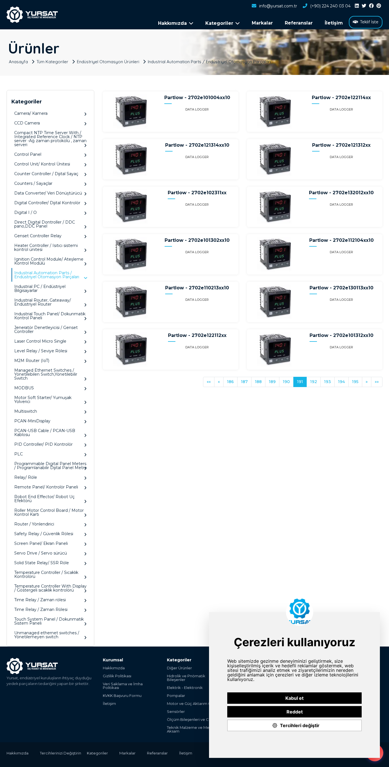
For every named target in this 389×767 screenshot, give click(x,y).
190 (286, 381)
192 (313, 381)
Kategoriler (97, 753)
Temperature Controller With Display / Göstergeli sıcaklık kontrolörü (50, 588)
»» (377, 381)
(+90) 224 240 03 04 (330, 6)
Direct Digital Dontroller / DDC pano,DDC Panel (44, 224)
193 (327, 381)
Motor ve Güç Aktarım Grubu (193, 703)
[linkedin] (357, 6)
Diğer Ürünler (179, 668)
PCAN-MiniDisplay (32, 421)
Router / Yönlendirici (34, 524)
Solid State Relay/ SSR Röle (41, 562)
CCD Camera (27, 123)
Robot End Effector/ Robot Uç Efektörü (44, 498)
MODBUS (24, 387)
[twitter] (364, 6)
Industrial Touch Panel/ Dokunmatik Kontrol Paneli (49, 315)
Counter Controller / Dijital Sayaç (46, 173)
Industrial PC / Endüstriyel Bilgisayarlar (39, 288)
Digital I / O (25, 212)
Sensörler (176, 711)
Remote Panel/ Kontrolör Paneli (46, 487)
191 (300, 381)
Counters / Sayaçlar (33, 183)
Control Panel (27, 154)
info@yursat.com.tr (278, 6)
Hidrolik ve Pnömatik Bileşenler (186, 678)
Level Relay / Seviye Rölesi (40, 350)
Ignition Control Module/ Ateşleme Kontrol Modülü (48, 261)
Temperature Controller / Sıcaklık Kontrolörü (46, 574)
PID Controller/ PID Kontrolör (43, 444)
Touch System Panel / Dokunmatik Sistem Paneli (49, 621)
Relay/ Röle (25, 477)
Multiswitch (25, 411)
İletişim (334, 23)
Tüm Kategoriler (52, 61)
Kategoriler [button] (219, 23)
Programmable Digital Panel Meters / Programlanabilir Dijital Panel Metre (50, 465)
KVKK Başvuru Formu (122, 696)
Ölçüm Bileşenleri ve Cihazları (194, 719)
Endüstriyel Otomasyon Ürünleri (108, 61)
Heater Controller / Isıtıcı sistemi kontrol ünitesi (46, 247)
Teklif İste (369, 21)
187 (244, 381)
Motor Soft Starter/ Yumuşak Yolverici (42, 399)
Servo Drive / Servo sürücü (40, 553)
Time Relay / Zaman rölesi (40, 599)
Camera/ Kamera (31, 113)
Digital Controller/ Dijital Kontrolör (47, 202)
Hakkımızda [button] (172, 23)
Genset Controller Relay (38, 235)
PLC (18, 454)
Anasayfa (18, 61)
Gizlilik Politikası (117, 676)
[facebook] (371, 6)
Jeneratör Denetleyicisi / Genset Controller (46, 329)
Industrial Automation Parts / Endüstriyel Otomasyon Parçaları (209, 61)
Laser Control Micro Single (40, 341)
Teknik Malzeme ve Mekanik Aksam (193, 729)
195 (355, 381)
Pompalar (176, 696)
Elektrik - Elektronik (185, 688)
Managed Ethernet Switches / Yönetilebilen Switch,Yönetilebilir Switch (45, 374)
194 (341, 381)
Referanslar (299, 23)
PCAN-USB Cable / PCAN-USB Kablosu (44, 432)
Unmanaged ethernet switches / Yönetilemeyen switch (46, 634)
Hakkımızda (114, 668)
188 (258, 381)
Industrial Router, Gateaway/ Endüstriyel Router (42, 302)
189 (272, 381)
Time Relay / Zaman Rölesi (40, 609)
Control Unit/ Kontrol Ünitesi (42, 164)
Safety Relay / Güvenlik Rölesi (43, 533)
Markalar (262, 23)
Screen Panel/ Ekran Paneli (41, 543)
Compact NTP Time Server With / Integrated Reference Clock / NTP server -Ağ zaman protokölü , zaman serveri (50, 138)
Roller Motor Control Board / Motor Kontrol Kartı (49, 512)
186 (230, 381)
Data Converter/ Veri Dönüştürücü (48, 193)
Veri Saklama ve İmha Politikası (123, 686)
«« (209, 381)
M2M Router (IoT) (31, 360)
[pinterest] (378, 6)
